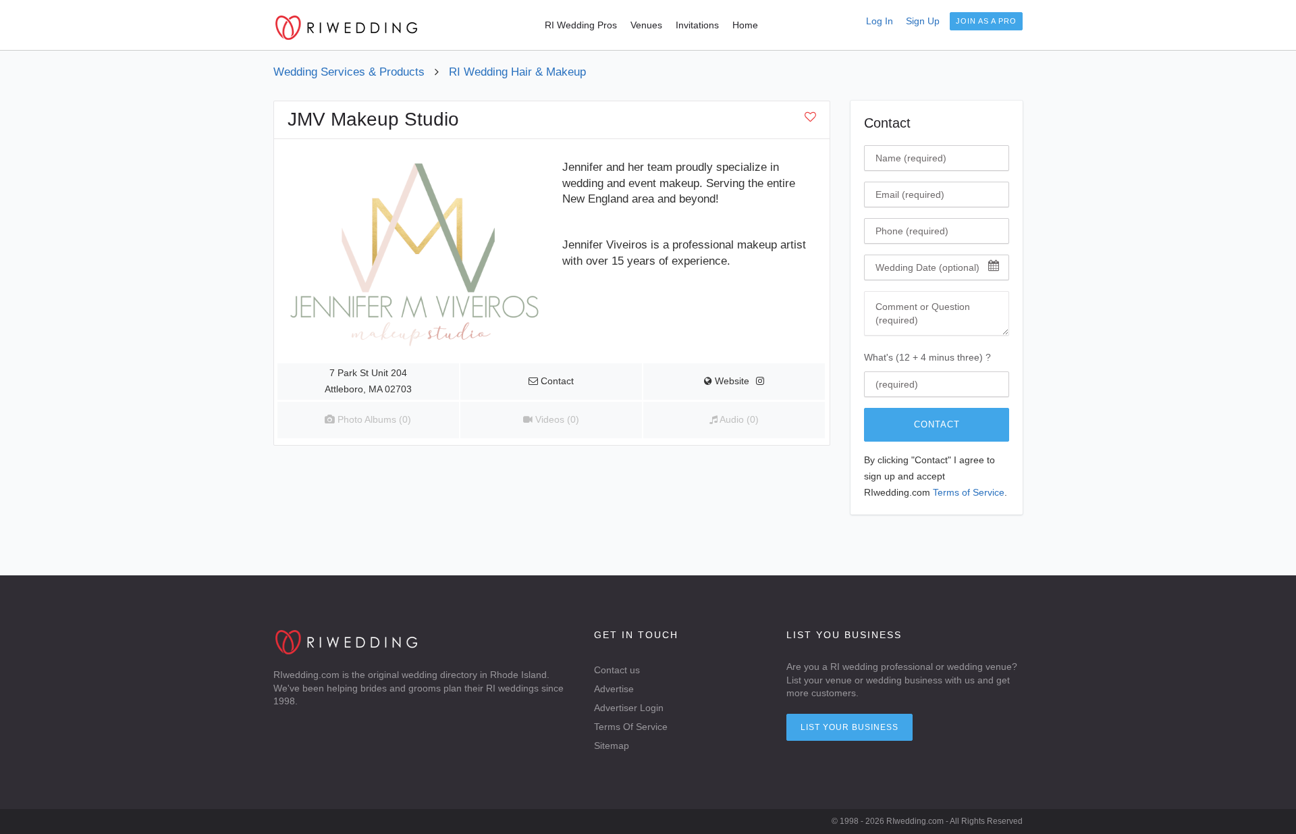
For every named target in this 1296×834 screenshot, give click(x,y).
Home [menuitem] (745, 25)
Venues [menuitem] (646, 25)
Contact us (617, 669)
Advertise (614, 688)
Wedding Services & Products (349, 72)
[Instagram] (760, 381)
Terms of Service (968, 493)
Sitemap (611, 745)
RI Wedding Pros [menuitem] (581, 25)
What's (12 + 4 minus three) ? (927, 357)
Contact (937, 424)
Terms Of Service (631, 726)
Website (730, 381)
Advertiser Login (629, 707)
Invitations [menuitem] (697, 25)
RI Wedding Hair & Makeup (517, 72)
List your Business (849, 727)
